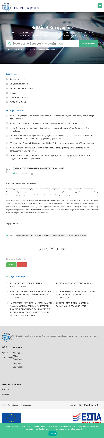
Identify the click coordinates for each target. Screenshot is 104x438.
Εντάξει (53, 434)
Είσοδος (5, 389)
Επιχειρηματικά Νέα (19, 84)
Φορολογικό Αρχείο (19, 97)
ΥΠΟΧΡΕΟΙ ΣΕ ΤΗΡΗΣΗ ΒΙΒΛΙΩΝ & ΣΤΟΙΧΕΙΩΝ (69, 235)
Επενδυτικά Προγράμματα (21, 88)
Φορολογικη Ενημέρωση (35, 49)
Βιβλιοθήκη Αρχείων (19, 102)
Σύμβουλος (23, 33)
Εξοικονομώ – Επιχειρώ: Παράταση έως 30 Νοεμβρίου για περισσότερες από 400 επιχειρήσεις (52, 143)
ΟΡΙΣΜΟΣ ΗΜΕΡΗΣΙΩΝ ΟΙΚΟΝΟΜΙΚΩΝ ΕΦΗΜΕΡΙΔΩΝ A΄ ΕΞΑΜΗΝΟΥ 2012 (72, 304)
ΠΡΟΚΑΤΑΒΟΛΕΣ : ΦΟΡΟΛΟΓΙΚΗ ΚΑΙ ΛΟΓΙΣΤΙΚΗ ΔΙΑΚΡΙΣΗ (26, 285)
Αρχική (5, 353)
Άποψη (13, 93)
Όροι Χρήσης (26, 405)
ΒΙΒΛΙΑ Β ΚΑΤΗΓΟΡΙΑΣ (24, 235)
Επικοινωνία (7, 357)
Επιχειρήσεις (51, 49)
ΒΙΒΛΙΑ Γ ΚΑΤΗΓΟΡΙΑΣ (43, 235)
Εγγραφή (5, 394)
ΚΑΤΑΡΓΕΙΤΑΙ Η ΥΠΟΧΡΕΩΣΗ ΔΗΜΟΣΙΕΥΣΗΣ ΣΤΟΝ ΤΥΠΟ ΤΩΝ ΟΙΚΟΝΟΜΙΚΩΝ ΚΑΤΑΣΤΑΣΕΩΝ (75, 295)
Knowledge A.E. (91, 405)
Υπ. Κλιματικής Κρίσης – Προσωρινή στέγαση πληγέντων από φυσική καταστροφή (46, 123)
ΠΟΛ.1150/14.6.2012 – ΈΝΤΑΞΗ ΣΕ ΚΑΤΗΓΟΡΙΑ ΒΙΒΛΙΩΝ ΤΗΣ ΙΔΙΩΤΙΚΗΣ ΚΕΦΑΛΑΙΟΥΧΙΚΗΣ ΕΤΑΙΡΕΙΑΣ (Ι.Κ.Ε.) (30, 295)
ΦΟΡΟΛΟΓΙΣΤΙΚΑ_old (39, 33)
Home (13, 33)
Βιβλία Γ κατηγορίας (41, 36)
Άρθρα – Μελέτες (18, 79)
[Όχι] (101, 431)
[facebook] (46, 249)
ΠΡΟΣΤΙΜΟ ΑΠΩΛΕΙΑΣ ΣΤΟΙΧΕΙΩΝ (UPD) (74, 283)
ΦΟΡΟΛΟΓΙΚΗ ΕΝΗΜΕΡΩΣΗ (62, 33)
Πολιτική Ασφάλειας (10, 405)
